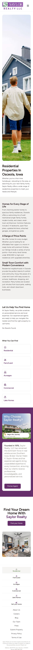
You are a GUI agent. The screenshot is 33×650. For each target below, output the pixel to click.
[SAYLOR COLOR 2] (12, 2)
